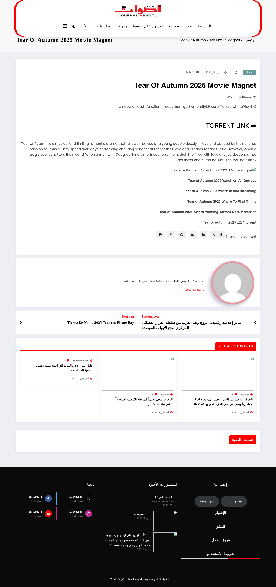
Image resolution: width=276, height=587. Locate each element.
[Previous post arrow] (255, 323)
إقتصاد (249, 72)
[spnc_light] (73, 26)
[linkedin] (203, 234)
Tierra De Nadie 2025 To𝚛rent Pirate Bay (100, 322)
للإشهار (220, 512)
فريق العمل (220, 539)
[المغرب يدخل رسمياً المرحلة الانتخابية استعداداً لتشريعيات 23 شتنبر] (138, 373)
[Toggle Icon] (65, 26)
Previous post (150, 316)
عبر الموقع (206, 501)
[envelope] (193, 234)
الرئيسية (204, 26)
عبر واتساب (233, 501)
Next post (128, 316)
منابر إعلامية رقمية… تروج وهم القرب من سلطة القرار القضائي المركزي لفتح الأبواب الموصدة (192, 325)
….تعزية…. (139, 514)
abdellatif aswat (80, 360)
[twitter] (214, 234)
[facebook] (221, 234)
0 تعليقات (189, 72)
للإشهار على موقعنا (148, 26)
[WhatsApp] (171, 234)
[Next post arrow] (21, 323)
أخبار (188, 26)
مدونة (122, 26)
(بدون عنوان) (163, 497)
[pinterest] (182, 234)
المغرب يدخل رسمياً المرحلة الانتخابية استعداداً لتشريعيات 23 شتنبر (144, 402)
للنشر (220, 526)
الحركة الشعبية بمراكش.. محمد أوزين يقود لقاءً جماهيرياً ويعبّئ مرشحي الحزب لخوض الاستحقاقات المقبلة (221, 402)
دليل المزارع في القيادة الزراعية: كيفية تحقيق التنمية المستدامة (64, 368)
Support (245, 394)
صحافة (173, 26)
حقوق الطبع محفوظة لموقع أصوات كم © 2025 (139, 579)
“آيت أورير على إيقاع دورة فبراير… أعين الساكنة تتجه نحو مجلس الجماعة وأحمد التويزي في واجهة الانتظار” (127, 540)
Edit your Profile (185, 281)
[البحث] (85, 26)
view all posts (195, 290)
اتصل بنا (106, 26)
